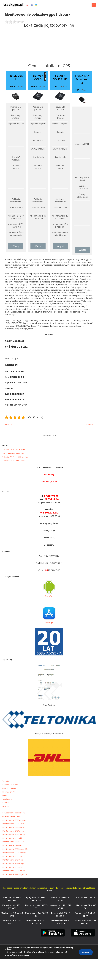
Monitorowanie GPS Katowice (14, 871)
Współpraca (7, 799)
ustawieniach (23, 955)
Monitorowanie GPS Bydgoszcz (14, 874)
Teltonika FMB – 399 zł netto (13, 450)
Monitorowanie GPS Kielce (12, 867)
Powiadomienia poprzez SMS (13, 813)
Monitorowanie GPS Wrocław (13, 831)
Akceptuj (85, 952)
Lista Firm (6, 806)
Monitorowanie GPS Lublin (12, 838)
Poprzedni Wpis (7, 424)
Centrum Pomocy (9, 788)
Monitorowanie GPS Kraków (13, 827)
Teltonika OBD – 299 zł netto (13, 460)
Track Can (6, 781)
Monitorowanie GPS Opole (12, 860)
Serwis (4, 795)
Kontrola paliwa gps (10, 785)
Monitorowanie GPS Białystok (14, 853)
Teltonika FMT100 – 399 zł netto (15, 457)
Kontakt (5, 803)
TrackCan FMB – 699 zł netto (13, 453)
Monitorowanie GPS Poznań (13, 824)
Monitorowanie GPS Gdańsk (13, 842)
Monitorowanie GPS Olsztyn (13, 863)
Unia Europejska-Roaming (12, 816)
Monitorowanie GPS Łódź (12, 845)
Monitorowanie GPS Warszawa (14, 820)
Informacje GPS (8, 792)
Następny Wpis (90, 424)
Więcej (16, 246)
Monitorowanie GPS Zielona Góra (15, 849)
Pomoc (49, 890)
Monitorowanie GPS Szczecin (13, 856)
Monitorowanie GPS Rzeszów (13, 834)
